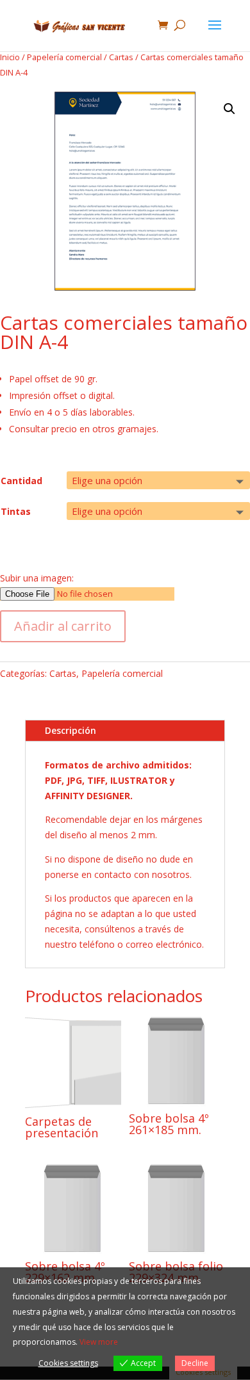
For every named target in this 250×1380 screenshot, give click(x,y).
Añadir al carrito (63, 626)
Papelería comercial (64, 57)
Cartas (121, 57)
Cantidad (21, 481)
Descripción (70, 730)
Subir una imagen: (37, 578)
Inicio (10, 57)
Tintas (16, 511)
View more (98, 1341)
